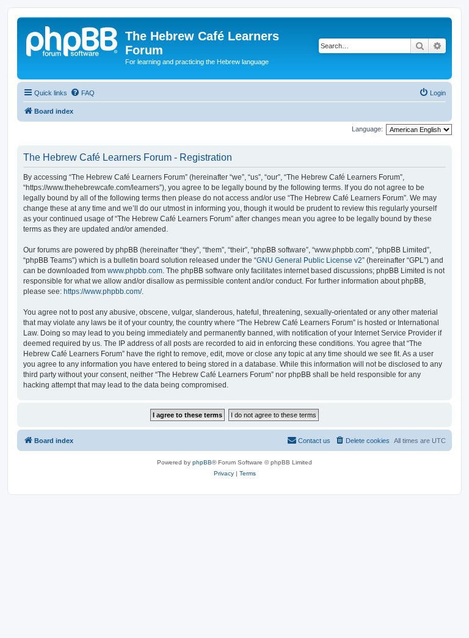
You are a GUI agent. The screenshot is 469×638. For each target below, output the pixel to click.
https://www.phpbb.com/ (103, 291)
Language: (367, 129)
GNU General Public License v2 (309, 260)
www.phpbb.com (134, 270)
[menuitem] (82, 93)
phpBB (202, 462)
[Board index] (72, 39)
